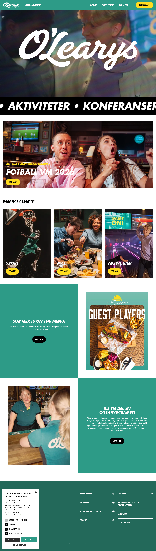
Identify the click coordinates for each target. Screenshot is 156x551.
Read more (24, 515)
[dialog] (20, 519)
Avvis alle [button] (12, 540)
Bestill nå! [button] (144, 5)
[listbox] (36, 492)
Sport (93, 5)
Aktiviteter (108, 5)
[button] (34, 5)
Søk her (117, 441)
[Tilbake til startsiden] (11, 5)
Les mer (39, 339)
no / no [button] (123, 5)
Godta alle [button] (29, 540)
